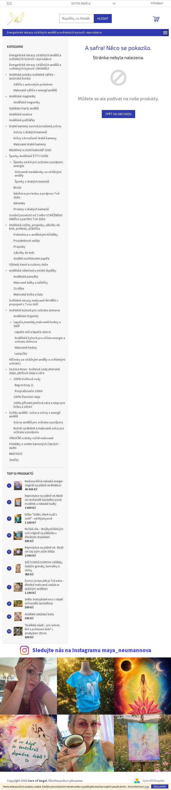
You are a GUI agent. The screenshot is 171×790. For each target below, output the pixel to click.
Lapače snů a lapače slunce (33, 332)
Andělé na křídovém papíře (31, 258)
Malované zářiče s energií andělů (35, 90)
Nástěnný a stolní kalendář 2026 (30, 150)
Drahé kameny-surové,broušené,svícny (35, 126)
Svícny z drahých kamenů (30, 132)
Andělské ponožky (26, 276)
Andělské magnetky (22, 96)
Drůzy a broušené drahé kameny (35, 138)
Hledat (102, 18)
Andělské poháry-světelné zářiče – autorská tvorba (32, 77)
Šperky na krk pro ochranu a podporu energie (38, 164)
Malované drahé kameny (30, 144)
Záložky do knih (24, 253)
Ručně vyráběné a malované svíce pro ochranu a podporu (39, 430)
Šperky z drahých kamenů (32, 181)
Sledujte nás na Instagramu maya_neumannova (91, 650)
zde (147, 787)
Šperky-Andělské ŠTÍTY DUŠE (28, 156)
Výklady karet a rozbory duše (28, 264)
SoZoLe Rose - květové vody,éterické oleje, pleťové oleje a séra (34, 371)
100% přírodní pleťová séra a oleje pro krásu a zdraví (39, 405)
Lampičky (21, 353)
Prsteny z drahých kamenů (31, 209)
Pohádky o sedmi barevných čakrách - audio (34, 446)
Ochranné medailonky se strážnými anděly (38, 174)
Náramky (19, 203)
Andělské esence (20, 114)
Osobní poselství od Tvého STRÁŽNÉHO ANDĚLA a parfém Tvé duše (36, 217)
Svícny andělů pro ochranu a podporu (38, 422)
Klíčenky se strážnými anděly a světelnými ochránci (37, 362)
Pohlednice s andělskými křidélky (36, 235)
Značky (14, 460)
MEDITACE (15, 454)
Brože (18, 187)
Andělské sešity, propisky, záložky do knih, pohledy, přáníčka (34, 227)
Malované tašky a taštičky (31, 283)
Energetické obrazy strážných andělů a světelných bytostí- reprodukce (35, 57)
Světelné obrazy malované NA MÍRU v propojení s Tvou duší (33, 302)
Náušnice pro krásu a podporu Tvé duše (36, 195)
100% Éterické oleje (27, 397)
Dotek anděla (80, 4)
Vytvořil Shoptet (153, 781)
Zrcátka (19, 288)
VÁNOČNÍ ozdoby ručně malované (31, 438)
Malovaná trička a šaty (28, 294)
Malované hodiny (26, 347)
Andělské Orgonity (26, 316)
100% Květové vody (27, 379)
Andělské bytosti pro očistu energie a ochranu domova (40, 340)
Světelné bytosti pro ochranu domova (34, 310)
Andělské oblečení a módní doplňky (32, 270)
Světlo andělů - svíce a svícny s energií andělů (34, 415)
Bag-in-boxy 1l (24, 385)
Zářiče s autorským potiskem (33, 84)
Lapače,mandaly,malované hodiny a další (37, 324)
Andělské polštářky (22, 120)
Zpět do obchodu (118, 114)
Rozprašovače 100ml (29, 391)
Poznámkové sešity (27, 241)
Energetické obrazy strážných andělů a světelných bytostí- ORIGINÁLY (35, 67)
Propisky (19, 247)
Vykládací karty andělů (24, 108)
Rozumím (160, 786)
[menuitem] (54, 32)
